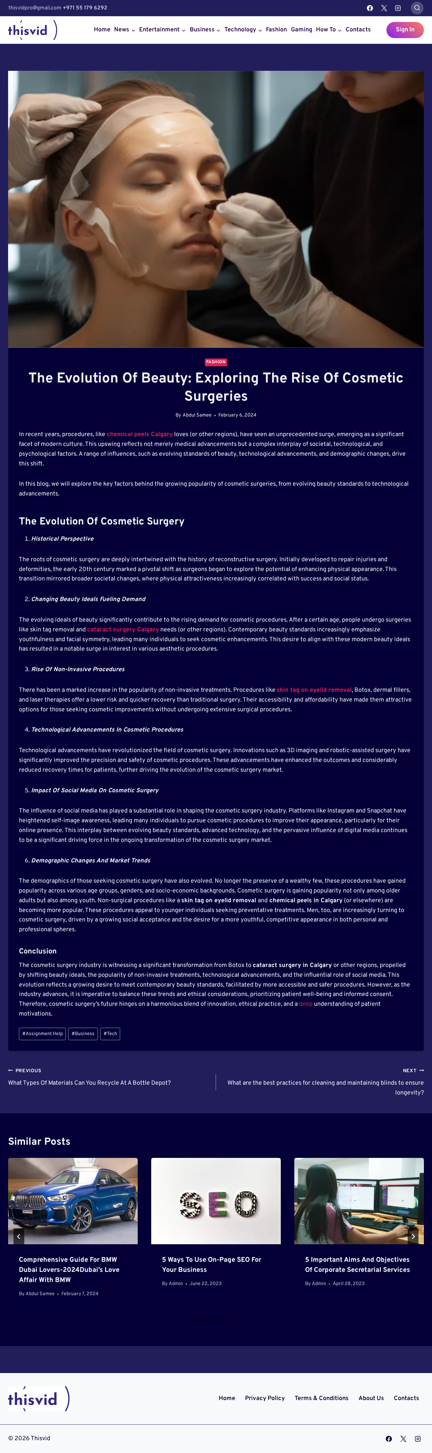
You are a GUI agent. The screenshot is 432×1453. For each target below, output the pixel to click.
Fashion (276, 30)
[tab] (202, 1319)
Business (83, 1034)
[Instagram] (398, 8)
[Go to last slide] (19, 1236)
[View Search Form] (417, 8)
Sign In (405, 30)
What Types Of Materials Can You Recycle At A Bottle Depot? (89, 1077)
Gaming (301, 30)
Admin (176, 1284)
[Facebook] (370, 8)
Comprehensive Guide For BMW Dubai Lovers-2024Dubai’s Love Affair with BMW (69, 1270)
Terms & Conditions (322, 1398)
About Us (371, 1398)
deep (306, 1004)
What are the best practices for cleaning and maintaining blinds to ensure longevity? (325, 1082)
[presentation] (73, 1201)
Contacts (358, 30)
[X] (384, 8)
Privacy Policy (265, 1398)
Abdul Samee (197, 415)
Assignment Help (42, 1034)
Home (102, 30)
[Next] (413, 1236)
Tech (110, 1034)
